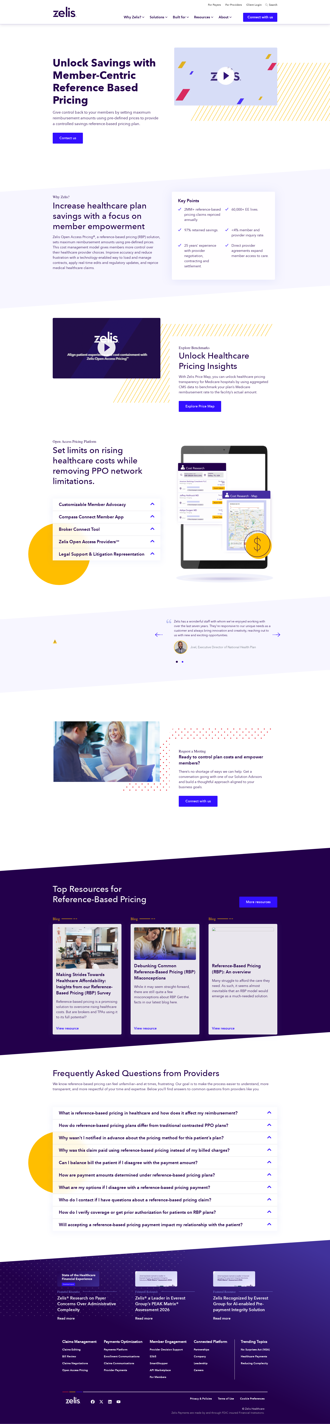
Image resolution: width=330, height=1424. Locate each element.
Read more (66, 1318)
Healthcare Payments (254, 1356)
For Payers (214, 4)
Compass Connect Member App (91, 517)
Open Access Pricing (75, 1370)
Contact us (67, 138)
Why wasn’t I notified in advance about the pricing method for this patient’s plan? (141, 1137)
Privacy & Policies (201, 1398)
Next (276, 635)
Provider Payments (115, 1370)
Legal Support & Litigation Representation (101, 554)
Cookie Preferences (252, 1398)
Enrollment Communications (121, 1356)
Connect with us (198, 801)
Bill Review (69, 1356)
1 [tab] (177, 662)
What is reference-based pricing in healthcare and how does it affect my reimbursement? (148, 1113)
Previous (159, 635)
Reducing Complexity (254, 1363)
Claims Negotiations (75, 1363)
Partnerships (201, 1349)
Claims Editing (71, 1349)
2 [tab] (182, 662)
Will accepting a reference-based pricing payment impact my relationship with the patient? (151, 1224)
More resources (258, 902)
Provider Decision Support (166, 1349)
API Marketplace (160, 1370)
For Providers (233, 4)
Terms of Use (226, 1398)
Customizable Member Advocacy (92, 504)
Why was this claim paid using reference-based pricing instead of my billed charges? (144, 1150)
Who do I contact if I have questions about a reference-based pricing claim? (135, 1200)
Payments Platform (115, 1349)
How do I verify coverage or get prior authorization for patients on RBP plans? (137, 1212)
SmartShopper (159, 1363)
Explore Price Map (199, 406)
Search (272, 4)
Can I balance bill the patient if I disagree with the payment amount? (128, 1162)
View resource (67, 1028)
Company (200, 1356)
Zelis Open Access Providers (89, 541)
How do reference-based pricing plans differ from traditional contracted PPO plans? (143, 1125)
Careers (198, 1370)
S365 (153, 1356)
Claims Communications (119, 1363)
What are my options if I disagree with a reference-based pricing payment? (134, 1187)
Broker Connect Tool (79, 529)
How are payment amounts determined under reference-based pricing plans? (137, 1175)
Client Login (254, 4)
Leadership (201, 1363)
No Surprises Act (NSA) (255, 1349)
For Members (158, 1377)
